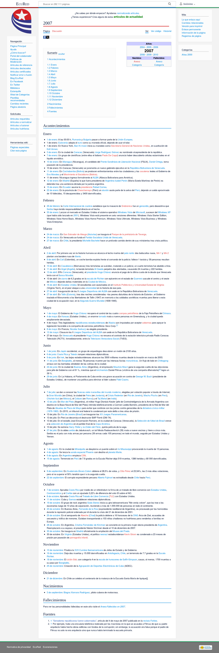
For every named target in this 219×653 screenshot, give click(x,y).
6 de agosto (52, 455)
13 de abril (52, 272)
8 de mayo (52, 329)
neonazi (104, 534)
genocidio (144, 205)
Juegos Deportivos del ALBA (93, 291)
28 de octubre (53, 524)
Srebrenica (127, 205)
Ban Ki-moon (80, 145)
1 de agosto (52, 448)
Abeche (84, 515)
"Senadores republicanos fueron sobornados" (75, 620)
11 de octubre (53, 499)
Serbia (50, 209)
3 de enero (52, 152)
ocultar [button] (61, 53)
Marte (119, 452)
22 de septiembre (55, 477)
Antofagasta (113, 553)
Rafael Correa (99, 187)
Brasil (79, 414)
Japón (63, 351)
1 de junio (51, 351)
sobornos (146, 322)
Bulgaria (87, 139)
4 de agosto (52, 452)
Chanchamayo (84, 190)
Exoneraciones (50, 646)
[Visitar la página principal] (21, 21)
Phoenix (90, 452)
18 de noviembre (55, 559)
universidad (90, 287)
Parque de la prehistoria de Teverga (129, 234)
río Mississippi (124, 448)
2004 (142, 47)
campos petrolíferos (128, 313)
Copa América (103, 423)
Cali (62, 259)
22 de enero (52, 190)
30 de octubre (53, 531)
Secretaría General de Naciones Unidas (130, 145)
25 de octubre (53, 515)
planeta (111, 452)
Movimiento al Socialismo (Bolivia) (80, 174)
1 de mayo (52, 313)
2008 (142, 54)
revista (150, 620)
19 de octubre (53, 502)
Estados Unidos (69, 284)
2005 (149, 47)
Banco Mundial (66, 275)
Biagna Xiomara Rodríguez (77, 592)
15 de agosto (53, 458)
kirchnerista (102, 370)
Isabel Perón (121, 180)
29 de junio (52, 376)
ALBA (95, 177)
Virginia (68, 534)
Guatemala (72, 471)
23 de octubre (53, 508)
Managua (67, 161)
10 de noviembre (55, 550)
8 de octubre (53, 496)
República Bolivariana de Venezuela (147, 167)
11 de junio (52, 360)
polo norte (129, 253)
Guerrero (138, 278)
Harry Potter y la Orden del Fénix (85, 426)
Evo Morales (53, 174)
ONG (135, 515)
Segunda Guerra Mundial (92, 300)
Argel (63, 268)
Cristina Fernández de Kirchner (90, 524)
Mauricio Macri (120, 366)
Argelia (71, 268)
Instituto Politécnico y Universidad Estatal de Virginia (138, 284)
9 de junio (51, 357)
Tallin (63, 294)
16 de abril (52, 284)
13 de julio (51, 401)
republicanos (81, 322)
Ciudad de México (97, 281)
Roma (89, 398)
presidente (92, 272)
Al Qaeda (98, 268)
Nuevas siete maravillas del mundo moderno (99, 392)
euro (80, 142)
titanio (78, 256)
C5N (83, 455)
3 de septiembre (54, 592)
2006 (155, 47)
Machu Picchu (151, 395)
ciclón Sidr (72, 559)
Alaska (111, 322)
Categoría (137, 64)
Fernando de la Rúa (88, 508)
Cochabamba (69, 171)
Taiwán (73, 354)
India (113, 398)
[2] (160, 369)
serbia (72, 430)
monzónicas (132, 360)
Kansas (65, 316)
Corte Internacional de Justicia (77, 205)
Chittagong (163, 360)
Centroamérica (54, 493)
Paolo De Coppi (109, 155)
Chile (65, 240)
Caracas (78, 152)
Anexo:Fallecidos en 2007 (112, 606)
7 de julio (51, 392)
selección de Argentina (62, 423)
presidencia (86, 187)
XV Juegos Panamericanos (113, 414)
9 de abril (51, 259)
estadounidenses (96, 322)
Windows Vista (125, 212)
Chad (92, 515)
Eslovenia (63, 142)
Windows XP (164, 212)
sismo (64, 278)
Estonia (71, 294)
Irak (62, 357)
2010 (155, 54)
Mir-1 (158, 253)
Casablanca (67, 265)
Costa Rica (62, 354)
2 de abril (51, 253)
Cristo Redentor (115, 395)
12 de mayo (52, 332)
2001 (75, 215)
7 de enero (52, 155)
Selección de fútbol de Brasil (151, 420)
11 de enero (52, 171)
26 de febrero (53, 205)
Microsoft (140, 212)
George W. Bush (144, 376)
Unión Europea (125, 139)
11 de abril (52, 268)
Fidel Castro (122, 379)
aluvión (105, 190)
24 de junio (52, 366)
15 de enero (52, 187)
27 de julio (51, 430)
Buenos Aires (80, 366)
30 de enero (52, 212)
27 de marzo (53, 240)
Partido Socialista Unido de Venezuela (103, 237)
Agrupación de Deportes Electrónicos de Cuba (101, 565)
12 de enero (52, 180)
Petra (88, 395)
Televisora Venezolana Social (104, 338)
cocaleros (144, 171)
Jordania (99, 395)
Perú (137, 190)
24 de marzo (53, 234)
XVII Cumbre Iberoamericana (88, 550)
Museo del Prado (121, 531)
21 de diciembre (54, 578)
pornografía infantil (79, 537)
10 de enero (52, 161)
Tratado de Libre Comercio (95, 496)
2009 (149, 54)
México (53, 281)
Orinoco (167, 313)
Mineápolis (80, 448)
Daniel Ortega (156, 161)
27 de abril (52, 291)
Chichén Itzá (53, 398)
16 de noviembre (55, 553)
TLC (112, 496)
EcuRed (22, 4)
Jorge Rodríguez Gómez (107, 152)
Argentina (109, 180)
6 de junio (51, 354)
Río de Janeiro (135, 395)
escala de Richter (95, 278)
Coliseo (78, 398)
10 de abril (52, 265)
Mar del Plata (67, 401)
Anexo (137, 61)
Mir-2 (166, 253)
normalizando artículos (128, 13)
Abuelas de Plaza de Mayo (68, 408)
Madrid (66, 180)
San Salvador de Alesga (75, 234)
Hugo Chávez (104, 272)
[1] (117, 325)
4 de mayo (52, 316)
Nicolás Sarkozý (78, 329)
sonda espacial (78, 452)
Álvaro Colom (84, 471)
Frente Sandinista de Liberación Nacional (120, 161)
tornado (102, 316)
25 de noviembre (55, 565)
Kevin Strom (130, 534)
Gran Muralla (55, 395)
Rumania (76, 139)
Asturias (92, 234)
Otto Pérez (125, 471)
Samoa (72, 499)
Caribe (69, 493)
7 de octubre (53, 489)
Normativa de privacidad (19, 646)
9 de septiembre (54, 471)
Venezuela (152, 291)
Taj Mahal (102, 398)
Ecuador (67, 187)
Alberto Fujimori (105, 477)
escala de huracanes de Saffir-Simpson (118, 559)
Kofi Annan (52, 149)
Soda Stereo (93, 502)
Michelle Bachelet (91, 240)
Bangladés (67, 360)
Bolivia (80, 171)
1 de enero (52, 139)
